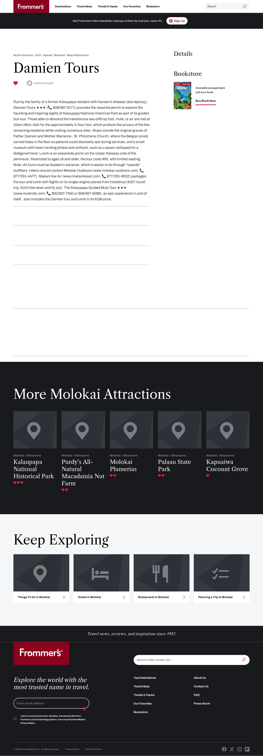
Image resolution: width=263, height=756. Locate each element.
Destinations (63, 6)
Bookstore (153, 6)
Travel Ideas (84, 6)
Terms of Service (93, 749)
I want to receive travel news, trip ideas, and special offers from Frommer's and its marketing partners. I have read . (53, 719)
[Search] (244, 659)
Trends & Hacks (108, 6)
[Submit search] (246, 6)
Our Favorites (132, 6)
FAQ (197, 694)
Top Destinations (145, 677)
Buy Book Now (206, 100)
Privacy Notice (72, 749)
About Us (200, 677)
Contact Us (201, 686)
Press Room (202, 703)
